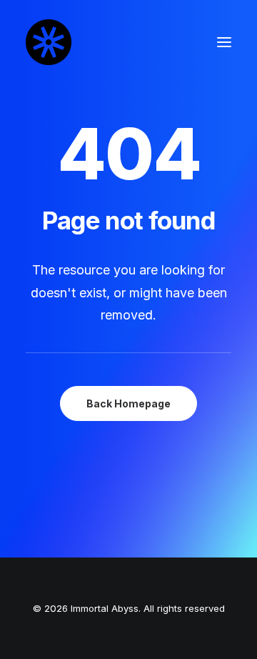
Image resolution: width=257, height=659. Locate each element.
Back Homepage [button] (128, 403)
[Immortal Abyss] (48, 42)
